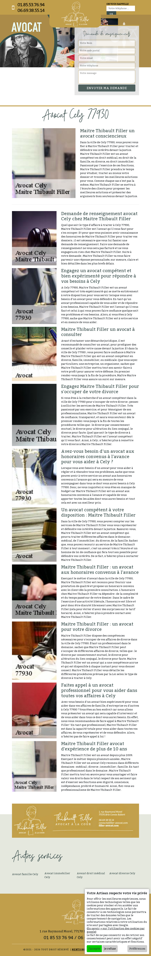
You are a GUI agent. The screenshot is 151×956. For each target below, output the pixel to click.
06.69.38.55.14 (31, 10)
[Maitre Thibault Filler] (75, 14)
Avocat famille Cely (25, 874)
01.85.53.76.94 (31, 4)
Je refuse (110, 948)
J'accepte (94, 948)
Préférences (137, 948)
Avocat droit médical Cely (91, 875)
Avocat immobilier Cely (57, 875)
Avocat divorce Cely (122, 873)
